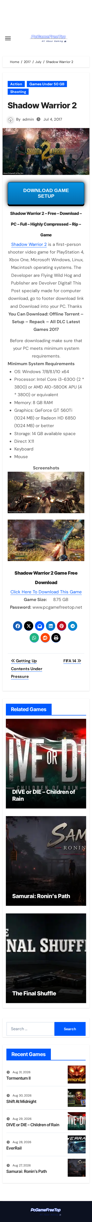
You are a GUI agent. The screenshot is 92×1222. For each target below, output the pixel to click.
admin (28, 119)
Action (16, 84)
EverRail (14, 1148)
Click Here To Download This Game (46, 592)
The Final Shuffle (34, 993)
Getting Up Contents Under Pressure (26, 668)
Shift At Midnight (21, 1101)
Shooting (18, 91)
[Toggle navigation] (8, 38)
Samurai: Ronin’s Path (41, 896)
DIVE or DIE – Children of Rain (32, 1124)
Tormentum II (18, 1078)
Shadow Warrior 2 (29, 244)
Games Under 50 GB (46, 84)
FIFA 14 (70, 660)
